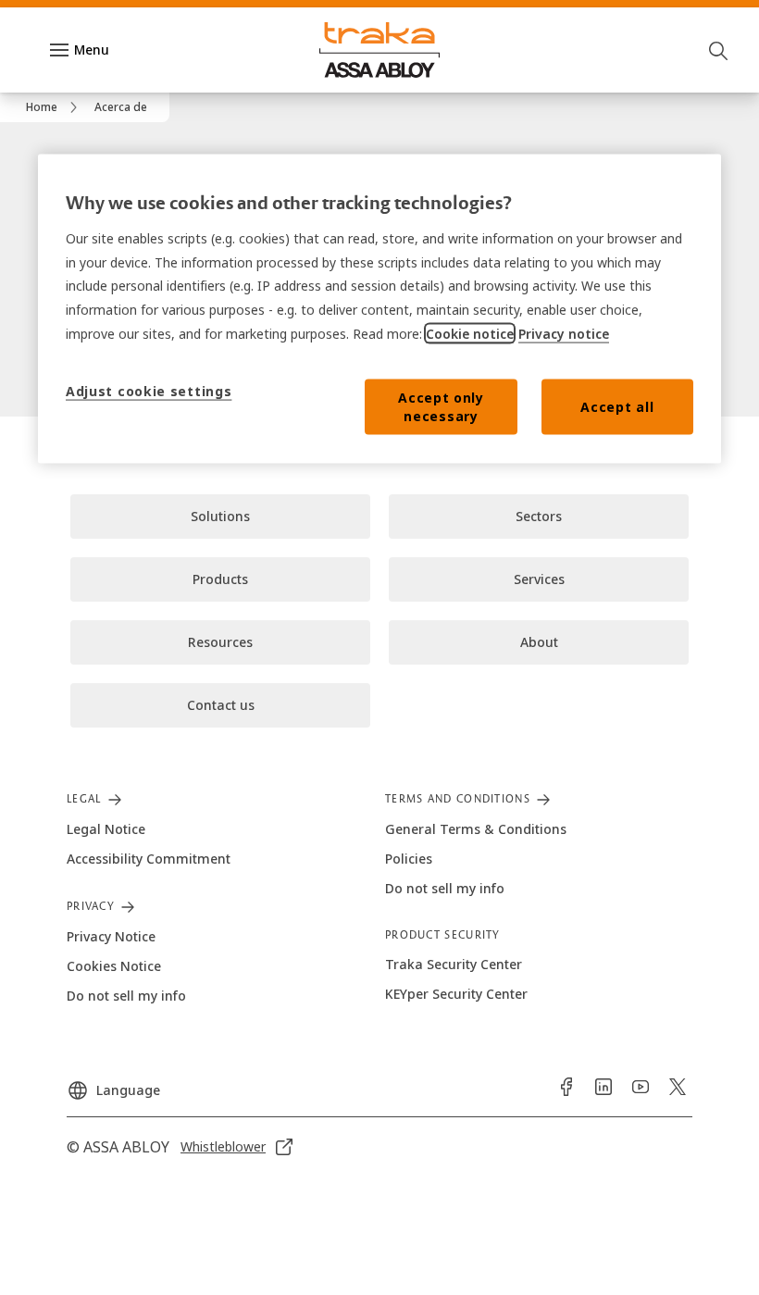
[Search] (719, 50)
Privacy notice (563, 333)
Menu (91, 49)
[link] (54, 107)
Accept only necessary (441, 406)
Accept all (616, 406)
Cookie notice (470, 333)
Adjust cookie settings (148, 390)
